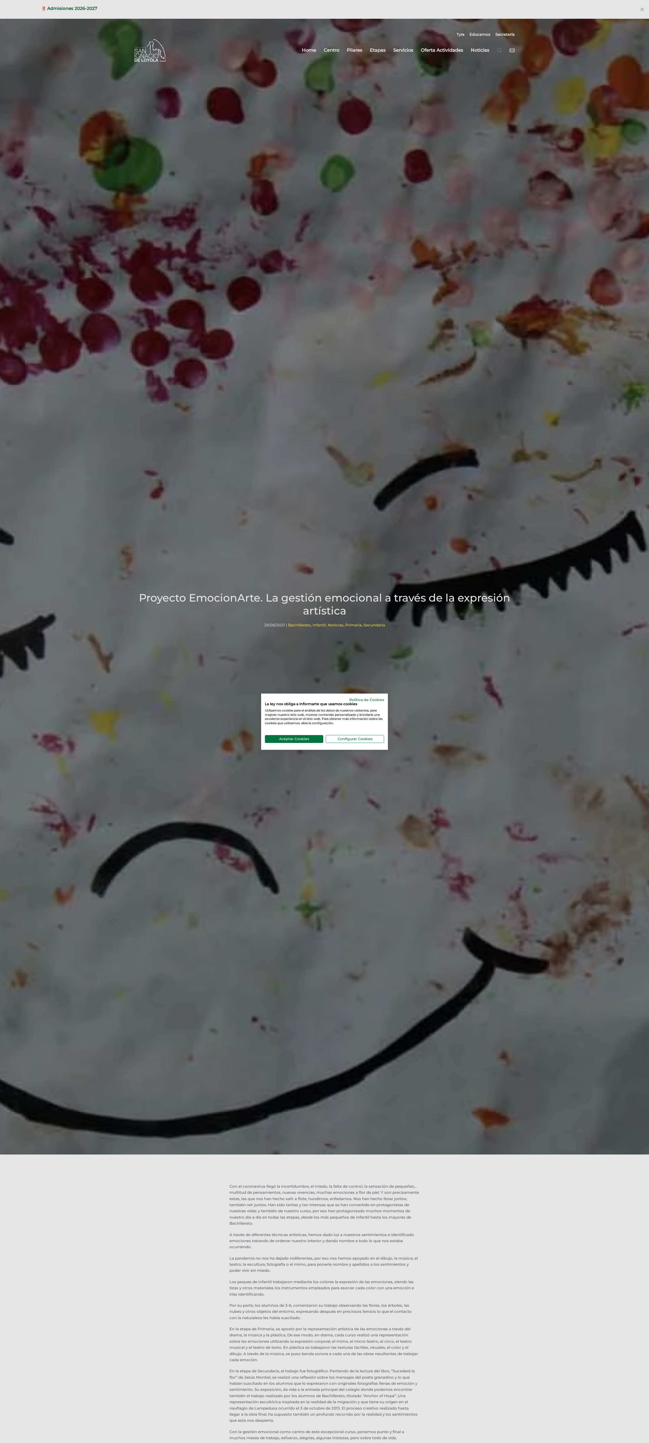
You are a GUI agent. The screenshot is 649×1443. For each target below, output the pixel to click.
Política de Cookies (366, 700)
